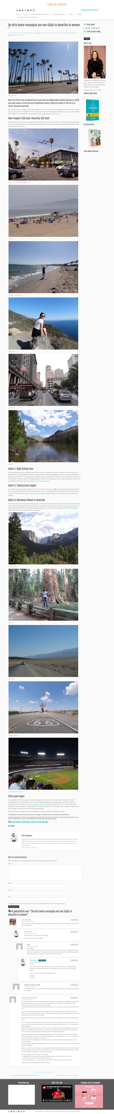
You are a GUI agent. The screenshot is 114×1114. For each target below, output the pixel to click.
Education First (47, 33)
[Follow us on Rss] (17, 10)
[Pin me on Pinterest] (31, 10)
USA (34, 33)
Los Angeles (67, 112)
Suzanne (76, 33)
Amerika (41, 33)
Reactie (10, 863)
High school (55, 33)
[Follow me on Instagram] (26, 10)
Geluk (71, 14)
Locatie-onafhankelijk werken (40, 14)
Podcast (79, 14)
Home (18, 14)
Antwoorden (74, 919)
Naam (10, 883)
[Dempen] (67, 1100)
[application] (57, 1093)
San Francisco (12, 112)
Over (25, 14)
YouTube (45, 822)
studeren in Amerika (70, 506)
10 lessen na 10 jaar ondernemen (28, 17)
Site (9, 896)
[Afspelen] (44, 1100)
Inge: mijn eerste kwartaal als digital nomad (24, 1075)
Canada (42, 811)
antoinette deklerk (29, 997)
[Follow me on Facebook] (23, 10)
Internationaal (25, 33)
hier (88, 90)
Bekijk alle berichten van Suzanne (29, 847)
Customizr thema (75, 1111)
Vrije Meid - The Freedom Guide (45, 1111)
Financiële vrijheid (59, 14)
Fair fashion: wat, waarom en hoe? (68, 1075)
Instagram (35, 822)
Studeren (60, 33)
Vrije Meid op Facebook (21, 822)
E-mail (10, 890)
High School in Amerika (42, 481)
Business (19, 33)
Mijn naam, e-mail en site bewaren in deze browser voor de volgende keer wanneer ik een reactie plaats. (37, 903)
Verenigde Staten (67, 33)
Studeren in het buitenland (37, 493)
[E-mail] (20, 10)
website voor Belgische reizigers (35, 804)
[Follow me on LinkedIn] (34, 10)
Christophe (26, 919)
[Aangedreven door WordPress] (62, 1111)
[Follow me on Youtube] (28, 10)
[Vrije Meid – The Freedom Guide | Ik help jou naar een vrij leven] (57, 4)
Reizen (31, 33)
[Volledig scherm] (70, 1100)
